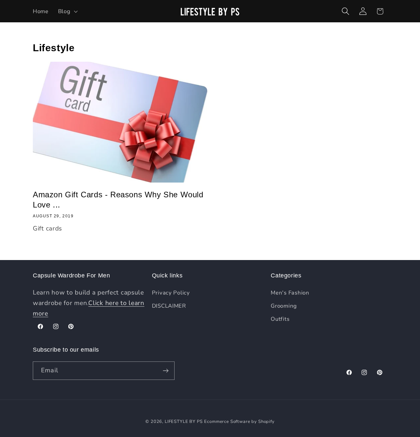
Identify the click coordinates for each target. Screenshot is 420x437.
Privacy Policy (171, 292)
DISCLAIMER (169, 306)
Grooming (284, 306)
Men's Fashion (290, 292)
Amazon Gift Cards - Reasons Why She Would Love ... (118, 199)
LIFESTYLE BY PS (184, 422)
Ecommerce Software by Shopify (239, 422)
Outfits (280, 319)
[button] (67, 11)
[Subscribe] (165, 370)
